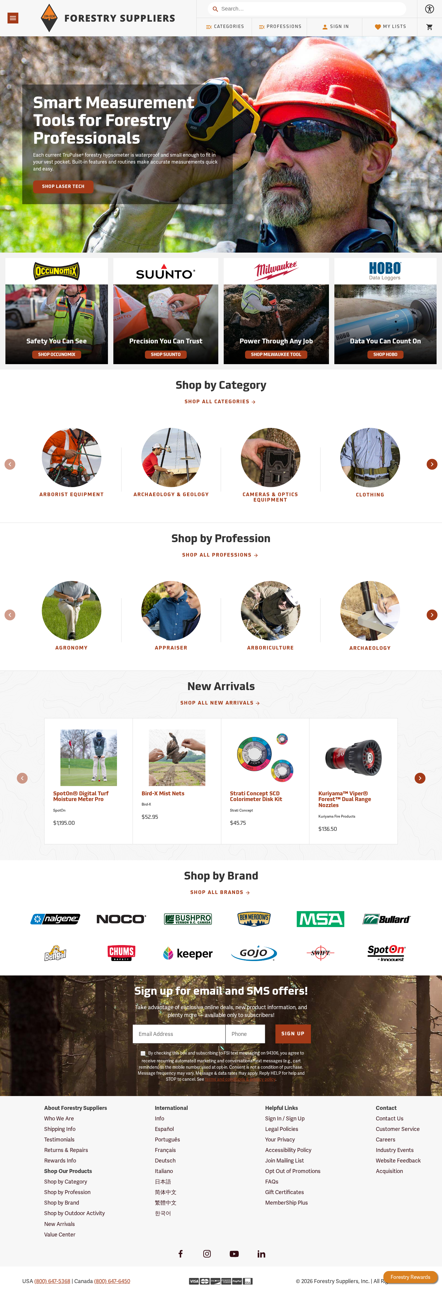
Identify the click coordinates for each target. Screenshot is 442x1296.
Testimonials (59, 1139)
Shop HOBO (385, 355)
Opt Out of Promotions (293, 1171)
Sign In (339, 27)
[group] (72, 470)
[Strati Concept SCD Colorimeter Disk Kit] (265, 760)
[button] (432, 464)
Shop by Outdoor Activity (74, 1213)
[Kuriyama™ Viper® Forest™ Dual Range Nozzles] (353, 760)
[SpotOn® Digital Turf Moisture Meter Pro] (88, 760)
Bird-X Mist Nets (163, 794)
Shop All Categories (217, 402)
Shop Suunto (166, 355)
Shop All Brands (217, 892)
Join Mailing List (284, 1160)
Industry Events (395, 1150)
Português (167, 1139)
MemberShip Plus (286, 1202)
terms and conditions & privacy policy (240, 1079)
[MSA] (320, 919)
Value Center (59, 1234)
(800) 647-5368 (52, 1281)
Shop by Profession (67, 1192)
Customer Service (398, 1129)
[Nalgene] (55, 919)
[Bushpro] (188, 919)
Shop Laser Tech (63, 187)
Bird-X (146, 804)
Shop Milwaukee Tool (276, 355)
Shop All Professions (217, 555)
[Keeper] (188, 953)
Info (159, 1118)
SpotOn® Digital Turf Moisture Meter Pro (81, 797)
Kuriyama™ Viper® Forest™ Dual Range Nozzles (344, 800)
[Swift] (320, 953)
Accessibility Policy (288, 1150)
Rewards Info (60, 1160)
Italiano (164, 1171)
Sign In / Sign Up (285, 1118)
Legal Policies (281, 1129)
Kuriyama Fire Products (336, 816)
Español (164, 1129)
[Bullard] (387, 919)
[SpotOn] (387, 953)
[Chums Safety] (121, 953)
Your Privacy (280, 1139)
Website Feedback (398, 1160)
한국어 (163, 1213)
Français (165, 1150)
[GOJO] (254, 953)
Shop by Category (65, 1181)
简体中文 (165, 1192)
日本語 (163, 1181)
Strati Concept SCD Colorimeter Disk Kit (256, 797)
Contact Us (390, 1118)
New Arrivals (59, 1224)
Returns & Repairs (66, 1150)
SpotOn (59, 810)
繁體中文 (165, 1202)
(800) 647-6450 (112, 1281)
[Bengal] (55, 953)
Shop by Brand (61, 1202)
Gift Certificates (284, 1192)
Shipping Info (59, 1129)
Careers (385, 1139)
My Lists (395, 27)
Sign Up (293, 1034)
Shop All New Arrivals (217, 703)
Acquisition (389, 1171)
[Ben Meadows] (254, 919)
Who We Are (59, 1118)
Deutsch (165, 1160)
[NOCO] (121, 919)
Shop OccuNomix (56, 355)
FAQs (271, 1181)
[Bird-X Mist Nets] (177, 760)
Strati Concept (241, 810)
